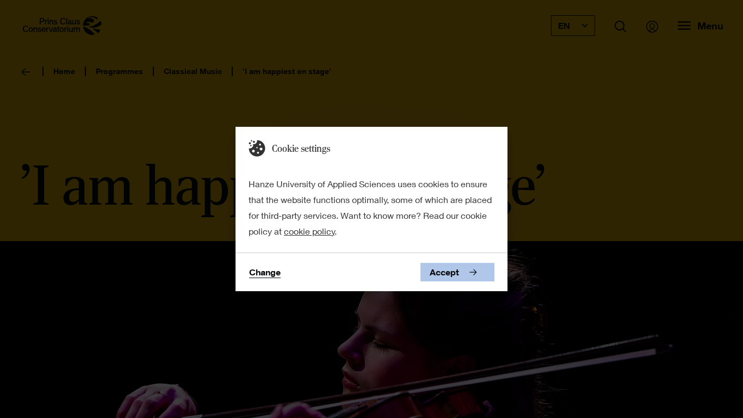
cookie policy (309, 231)
